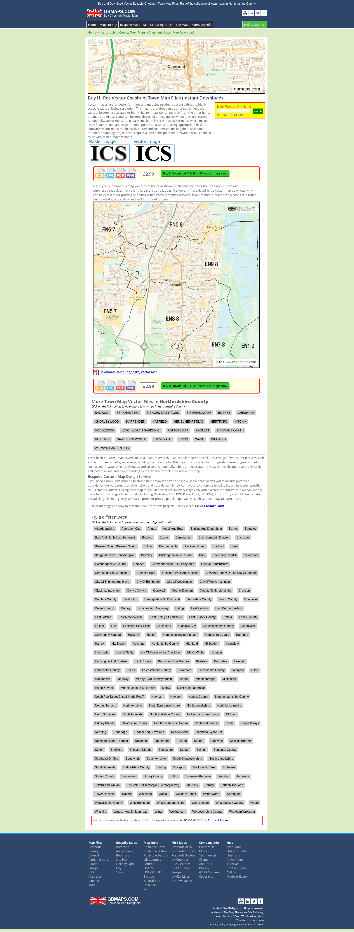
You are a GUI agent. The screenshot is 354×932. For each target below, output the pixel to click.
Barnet (233, 528)
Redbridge (120, 732)
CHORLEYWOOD (107, 421)
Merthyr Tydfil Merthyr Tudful (154, 679)
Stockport (179, 767)
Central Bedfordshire (214, 564)
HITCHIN (241, 421)
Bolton (147, 546)
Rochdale (141, 740)
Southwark (133, 758)
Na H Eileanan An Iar (191, 687)
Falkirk (99, 625)
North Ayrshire (132, 705)
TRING (183, 439)
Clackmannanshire (107, 590)
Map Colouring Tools (157, 25)
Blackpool (243, 537)
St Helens (228, 767)
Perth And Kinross (206, 723)
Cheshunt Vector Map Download (171, 32)
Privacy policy (217, 924)
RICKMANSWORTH (230, 430)
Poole (229, 723)
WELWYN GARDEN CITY (112, 448)
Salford (198, 740)
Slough (184, 749)
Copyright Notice (236, 924)
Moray (166, 687)
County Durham (182, 590)
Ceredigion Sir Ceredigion (112, 572)
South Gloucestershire (187, 758)
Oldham (231, 714)
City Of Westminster (180, 581)
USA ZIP (149, 868)
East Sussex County (202, 617)
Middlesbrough (205, 679)
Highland (192, 643)
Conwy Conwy (136, 590)
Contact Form (214, 506)
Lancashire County (107, 670)
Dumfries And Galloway (153, 608)
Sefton (99, 749)
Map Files (95, 842)
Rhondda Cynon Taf (209, 732)
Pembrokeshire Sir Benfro (171, 723)
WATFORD (218, 439)
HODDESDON (104, 430)
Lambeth (239, 661)
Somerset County (225, 749)
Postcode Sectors (156, 855)
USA (91, 872)
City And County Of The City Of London (231, 572)
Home (92, 25)
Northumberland (105, 705)
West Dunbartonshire (171, 802)
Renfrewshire (180, 732)
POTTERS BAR (178, 430)
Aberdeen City (131, 528)
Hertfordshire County (165, 643)
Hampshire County (216, 634)
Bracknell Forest (194, 546)
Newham (157, 696)
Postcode (95, 847)
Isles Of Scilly (124, 652)
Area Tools (234, 847)
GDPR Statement (211, 872)
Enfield (227, 617)
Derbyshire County (199, 599)
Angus (152, 528)
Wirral (158, 811)
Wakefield (145, 793)
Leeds (131, 670)
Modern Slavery (238, 876)
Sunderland (129, 776)
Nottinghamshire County (203, 714)
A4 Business (124, 851)
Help (230, 842)
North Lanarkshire (198, 705)
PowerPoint (235, 859)
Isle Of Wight (195, 652)
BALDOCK (102, 412)
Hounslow (232, 643)
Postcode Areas (155, 847)
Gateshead (164, 625)
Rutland (181, 740)
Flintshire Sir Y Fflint (136, 625)
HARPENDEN (135, 421)
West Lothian (200, 802)
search (258, 111)
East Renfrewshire (131, 617)
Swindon (223, 776)
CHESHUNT (246, 412)
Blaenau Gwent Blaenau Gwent (115, 546)
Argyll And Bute (173, 528)
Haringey (242, 634)
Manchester (102, 679)
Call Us (231, 872)
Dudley (125, 608)
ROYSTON (102, 439)
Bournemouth (168, 546)
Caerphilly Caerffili (224, 555)
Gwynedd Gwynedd (108, 634)
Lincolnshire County (211, 670)
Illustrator (234, 855)
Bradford (218, 546)
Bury (202, 555)
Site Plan (122, 859)
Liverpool (238, 670)
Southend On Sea (106, 758)
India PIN (150, 885)
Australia (94, 876)
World (148, 889)
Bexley (164, 537)
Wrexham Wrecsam (242, 811)
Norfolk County (198, 696)
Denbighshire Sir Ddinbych (162, 599)
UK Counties (152, 859)
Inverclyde (101, 652)
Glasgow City (187, 625)
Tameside (243, 776)
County (93, 851)
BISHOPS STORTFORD (163, 412)
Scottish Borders (240, 740)
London (149, 863)
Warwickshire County (109, 802)
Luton (254, 670)
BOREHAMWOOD (198, 412)
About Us (205, 863)
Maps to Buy (108, 25)
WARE (199, 439)
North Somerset (105, 714)
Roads (92, 863)
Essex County (248, 617)
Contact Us (206, 847)
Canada (93, 880)
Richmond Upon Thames (111, 740)
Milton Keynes (104, 687)
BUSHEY (224, 412)
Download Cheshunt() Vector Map (128, 372)
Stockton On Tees (203, 767)
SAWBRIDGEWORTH (131, 439)
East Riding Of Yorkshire (166, 617)
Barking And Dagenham (206, 528)
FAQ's (203, 851)
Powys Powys (249, 723)
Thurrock (192, 785)
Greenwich (248, 625)
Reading (100, 732)
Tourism (121, 872)
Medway (123, 679)
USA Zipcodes (180, 863)
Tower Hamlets (104, 793)
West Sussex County (229, 802)
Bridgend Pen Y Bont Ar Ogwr (114, 555)
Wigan (254, 802)
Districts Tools (236, 851)
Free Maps (182, 25)
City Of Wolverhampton (215, 581)
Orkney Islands (104, 723)
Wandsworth (211, 793)
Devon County (227, 599)
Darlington (130, 599)
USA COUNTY (153, 872)
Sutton (174, 776)
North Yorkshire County (165, 714)
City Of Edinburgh (148, 581)
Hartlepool (118, 643)
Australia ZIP (152, 880)
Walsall (163, 793)
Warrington (233, 793)
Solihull (201, 749)
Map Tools (151, 842)
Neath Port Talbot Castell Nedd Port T (119, 696)
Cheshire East (145, 572)
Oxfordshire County (134, 723)
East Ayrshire (199, 608)
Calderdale (251, 555)
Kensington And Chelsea (111, 661)
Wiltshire (100, 811)
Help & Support (255, 25)
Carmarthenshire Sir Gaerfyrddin (173, 564)
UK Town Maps (181, 880)
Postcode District (156, 851)
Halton (151, 634)
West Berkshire (140, 802)
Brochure (122, 855)
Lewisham (184, 670)
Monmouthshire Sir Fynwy (138, 687)
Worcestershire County (207, 811)
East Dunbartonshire (228, 608)
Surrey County (153, 776)
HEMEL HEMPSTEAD (189, 421)
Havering (139, 643)
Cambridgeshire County (110, 564)
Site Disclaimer (256, 924)
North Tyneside (133, 714)
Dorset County (104, 608)
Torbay (209, 785)
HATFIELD (159, 421)
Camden (139, 564)
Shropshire (165, 749)
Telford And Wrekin (107, 785)
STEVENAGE (162, 439)
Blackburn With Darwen (214, 537)
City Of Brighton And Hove (112, 581)
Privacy (204, 868)
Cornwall (159, 590)
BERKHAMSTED (128, 412)
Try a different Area (109, 517)
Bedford (147, 537)
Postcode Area (181, 847)
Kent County (143, 661)
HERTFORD (219, 421)
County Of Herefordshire (216, 590)
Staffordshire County (136, 767)
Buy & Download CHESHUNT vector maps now (195, 173)
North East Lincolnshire (164, 705)
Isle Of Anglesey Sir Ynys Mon (160, 652)
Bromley (146, 555)
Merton (184, 679)
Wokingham (177, 811)
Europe (93, 868)
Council (93, 855)
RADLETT (202, 430)
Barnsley (250, 528)
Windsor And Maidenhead (131, 811)
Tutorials (233, 863)
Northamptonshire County (232, 696)
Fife (113, 625)
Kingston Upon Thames (173, 661)
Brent (234, 546)
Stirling (161, 767)
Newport (175, 696)
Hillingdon (211, 643)
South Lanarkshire (221, 758)
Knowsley (220, 661)
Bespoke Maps (130, 25)
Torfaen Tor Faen (232, 785)
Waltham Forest (186, 793)
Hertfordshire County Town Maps (122, 32)
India (91, 885)
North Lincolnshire (229, 705)
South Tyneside (105, 767)
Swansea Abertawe (198, 776)
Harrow (100, 643)
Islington (216, 652)
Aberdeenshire (104, 528)
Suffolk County (104, 776)
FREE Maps (179, 842)
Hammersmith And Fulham (179, 634)
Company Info (202, 25)
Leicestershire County (156, 670)
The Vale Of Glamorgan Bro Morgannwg (153, 785)
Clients (204, 859)
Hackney (134, 634)
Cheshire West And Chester (180, 572)
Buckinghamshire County (175, 555)
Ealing (179, 608)
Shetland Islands (140, 749)
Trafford (127, 793)
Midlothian (229, 679)
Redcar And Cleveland (149, 732)
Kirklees (201, 661)
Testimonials (207, 855)
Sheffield (116, 749)
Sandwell (216, 740)
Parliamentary (98, 859)
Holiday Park (125, 863)
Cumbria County (105, 599)
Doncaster (251, 599)
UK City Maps (180, 876)
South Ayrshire (156, 758)
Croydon (244, 590)
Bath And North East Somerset (115, 537)
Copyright (206, 876)
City (118, 868)
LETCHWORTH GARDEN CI (141, 430)
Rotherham (162, 740)
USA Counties (180, 868)
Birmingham (183, 537)
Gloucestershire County (218, 625)
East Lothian (103, 617)
